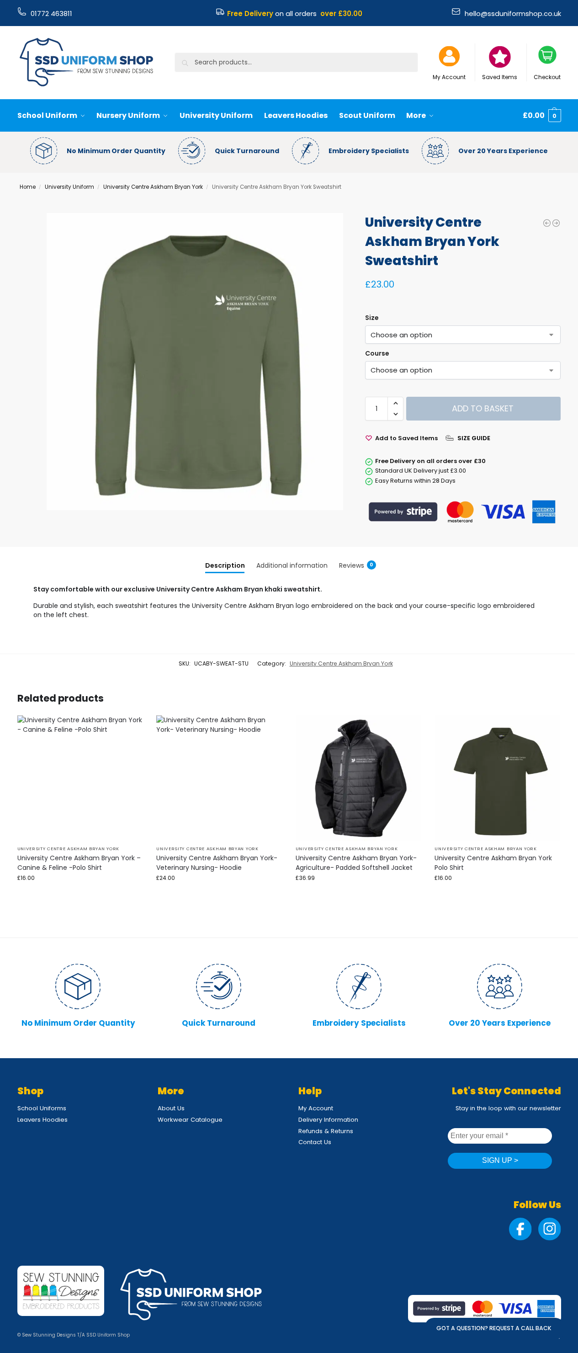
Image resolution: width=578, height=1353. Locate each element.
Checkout (547, 77)
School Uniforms (41, 1108)
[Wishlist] (129, 729)
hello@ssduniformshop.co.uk (513, 13)
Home (28, 187)
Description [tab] (225, 565)
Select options (80, 896)
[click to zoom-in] (195, 361)
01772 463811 (51, 13)
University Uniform (69, 187)
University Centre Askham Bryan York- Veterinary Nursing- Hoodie (216, 862)
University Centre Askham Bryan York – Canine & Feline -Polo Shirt (79, 862)
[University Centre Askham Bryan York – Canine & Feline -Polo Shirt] (80, 778)
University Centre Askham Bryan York (153, 187)
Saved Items (499, 77)
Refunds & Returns (325, 1131)
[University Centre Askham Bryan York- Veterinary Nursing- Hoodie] (219, 778)
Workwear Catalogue (190, 1119)
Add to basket (483, 408)
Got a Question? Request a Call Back (493, 1328)
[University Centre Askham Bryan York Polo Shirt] (546, 223)
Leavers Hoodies (42, 1119)
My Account (449, 77)
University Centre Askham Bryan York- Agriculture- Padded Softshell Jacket (356, 862)
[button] (542, 116)
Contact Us (314, 1142)
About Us (171, 1108)
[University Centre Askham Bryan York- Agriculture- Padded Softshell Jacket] (556, 223)
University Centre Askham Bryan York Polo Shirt (493, 862)
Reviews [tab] (356, 565)
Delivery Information (328, 1119)
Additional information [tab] (292, 565)
